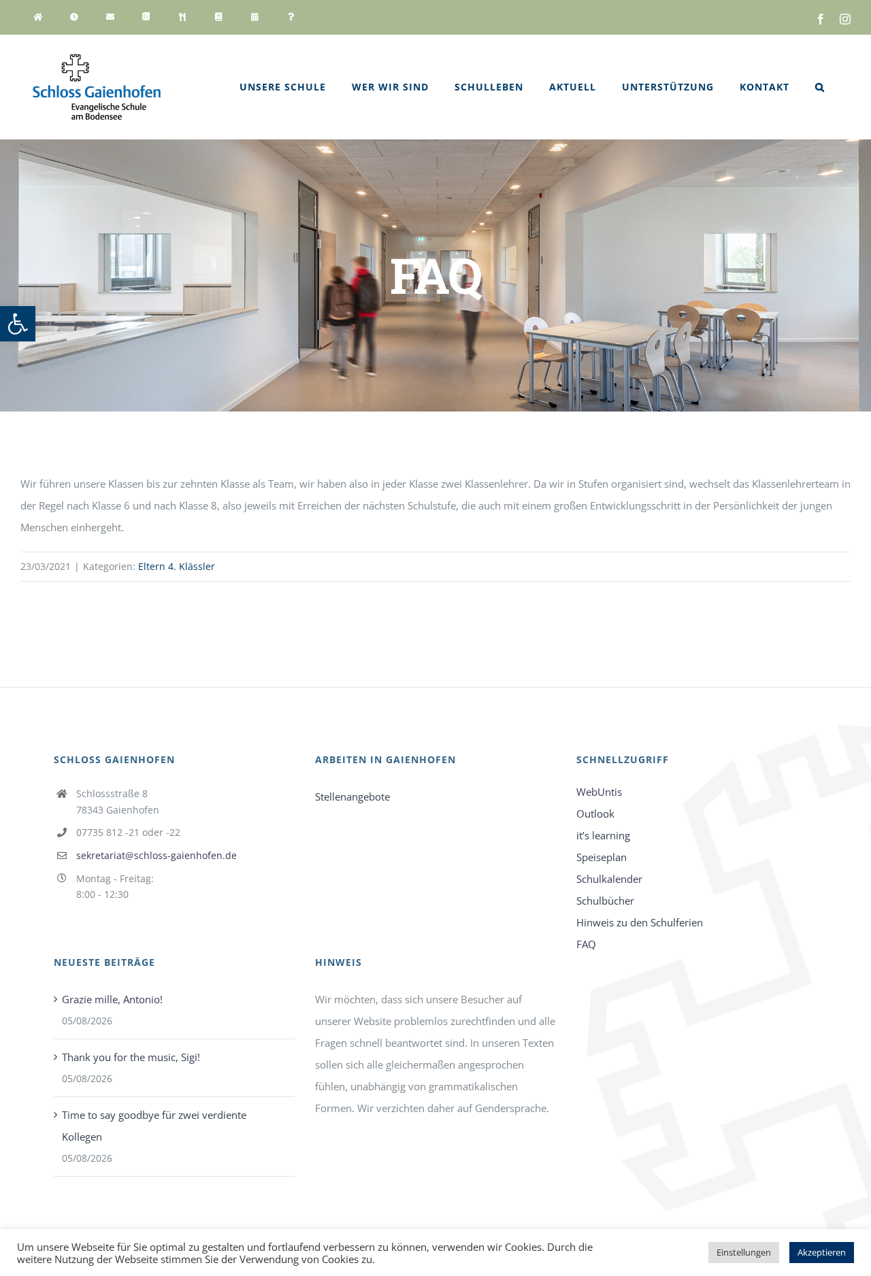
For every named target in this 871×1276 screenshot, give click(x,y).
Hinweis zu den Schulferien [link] (639, 922)
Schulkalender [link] (609, 879)
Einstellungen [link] (744, 1252)
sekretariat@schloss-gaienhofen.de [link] (156, 855)
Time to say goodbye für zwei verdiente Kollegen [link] (154, 1125)
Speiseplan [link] (601, 857)
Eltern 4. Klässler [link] (176, 566)
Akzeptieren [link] (822, 1252)
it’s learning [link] (603, 835)
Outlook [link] (595, 813)
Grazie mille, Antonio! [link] (112, 999)
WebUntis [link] (599, 792)
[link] (17, 323)
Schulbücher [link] (605, 900)
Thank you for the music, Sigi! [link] (131, 1057)
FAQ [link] (586, 944)
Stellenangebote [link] (352, 796)
